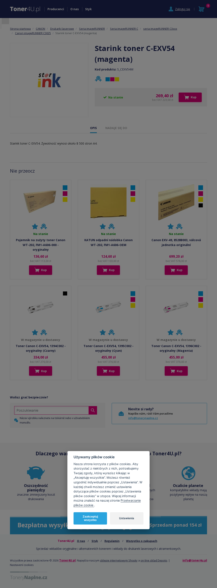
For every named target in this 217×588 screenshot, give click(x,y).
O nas (74, 9)
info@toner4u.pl (194, 560)
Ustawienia (126, 518)
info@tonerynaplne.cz (143, 418)
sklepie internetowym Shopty (119, 560)
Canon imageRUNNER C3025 (33, 33)
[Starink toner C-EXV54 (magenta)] (49, 80)
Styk (88, 9)
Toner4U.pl (67, 560)
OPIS (93, 128)
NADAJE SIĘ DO (116, 128)
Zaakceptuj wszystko (90, 518)
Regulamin (112, 541)
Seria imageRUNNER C (124, 29)
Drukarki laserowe (62, 29)
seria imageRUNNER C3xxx (160, 29)
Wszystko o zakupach (141, 541)
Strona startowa (20, 29)
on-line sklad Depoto (153, 560)
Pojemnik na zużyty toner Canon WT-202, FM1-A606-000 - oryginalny (40, 245)
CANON (40, 29)
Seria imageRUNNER (92, 29)
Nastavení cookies (22, 565)
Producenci (55, 9)
